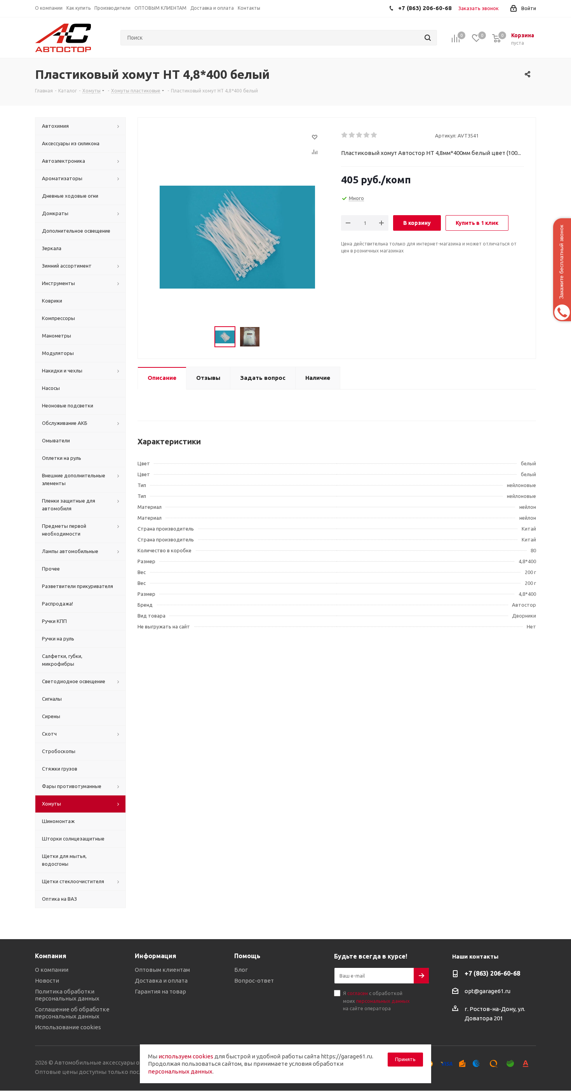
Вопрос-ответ (254, 980)
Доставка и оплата (161, 980)
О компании (51, 969)
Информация (155, 955)
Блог (241, 969)
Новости (47, 980)
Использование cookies (68, 1027)
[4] (367, 135)
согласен (357, 993)
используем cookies (185, 1056)
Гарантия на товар (160, 991)
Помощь (247, 955)
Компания (50, 955)
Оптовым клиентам (162, 969)
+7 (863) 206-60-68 (492, 973)
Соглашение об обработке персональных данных (72, 1013)
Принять (405, 1059)
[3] (359, 135)
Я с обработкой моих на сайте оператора (376, 1000)
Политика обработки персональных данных (67, 995)
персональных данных (383, 1001)
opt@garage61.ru (487, 991)
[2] (352, 135)
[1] (344, 135)
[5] (374, 135)
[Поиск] (427, 37)
